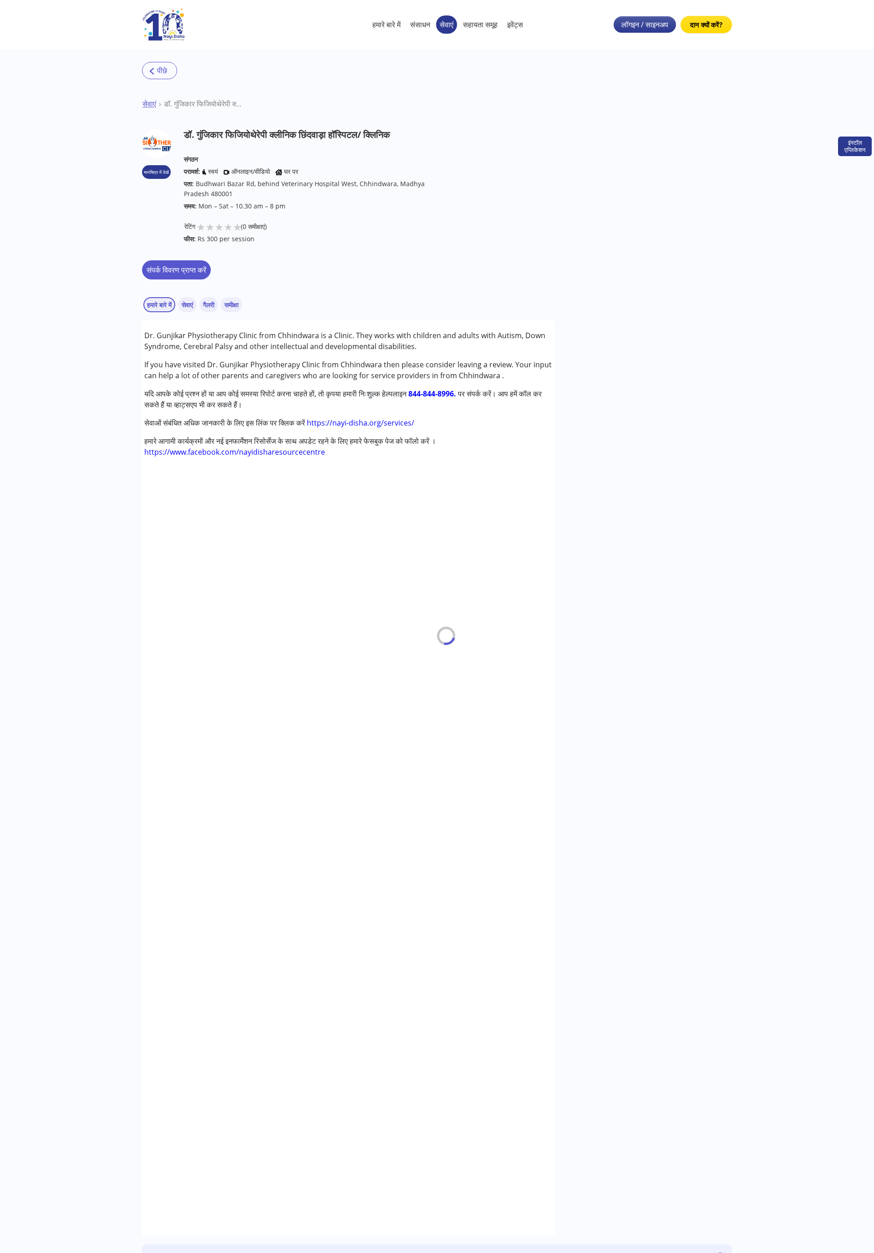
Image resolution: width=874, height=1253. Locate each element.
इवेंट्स (515, 25)
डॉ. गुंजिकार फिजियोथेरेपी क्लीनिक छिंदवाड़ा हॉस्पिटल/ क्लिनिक (204, 104)
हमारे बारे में (386, 25)
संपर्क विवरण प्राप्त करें (176, 270)
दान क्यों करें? (706, 24)
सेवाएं (446, 25)
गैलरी (208, 304)
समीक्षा (231, 304)
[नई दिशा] (163, 25)
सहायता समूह (480, 25)
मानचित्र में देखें (156, 172)
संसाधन (420, 25)
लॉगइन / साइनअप (644, 25)
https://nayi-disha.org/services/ (360, 423)
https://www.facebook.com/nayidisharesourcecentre (234, 452)
